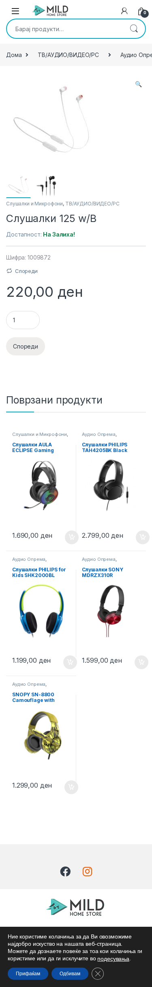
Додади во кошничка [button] (65, 537)
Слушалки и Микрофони (34, 204)
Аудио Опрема (98, 434)
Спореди (26, 271)
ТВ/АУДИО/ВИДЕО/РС (68, 54)
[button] (138, 84)
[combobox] (64, 28)
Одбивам (70, 973)
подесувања (113, 958)
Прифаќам (28, 973)
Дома (13, 54)
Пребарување (133, 28)
